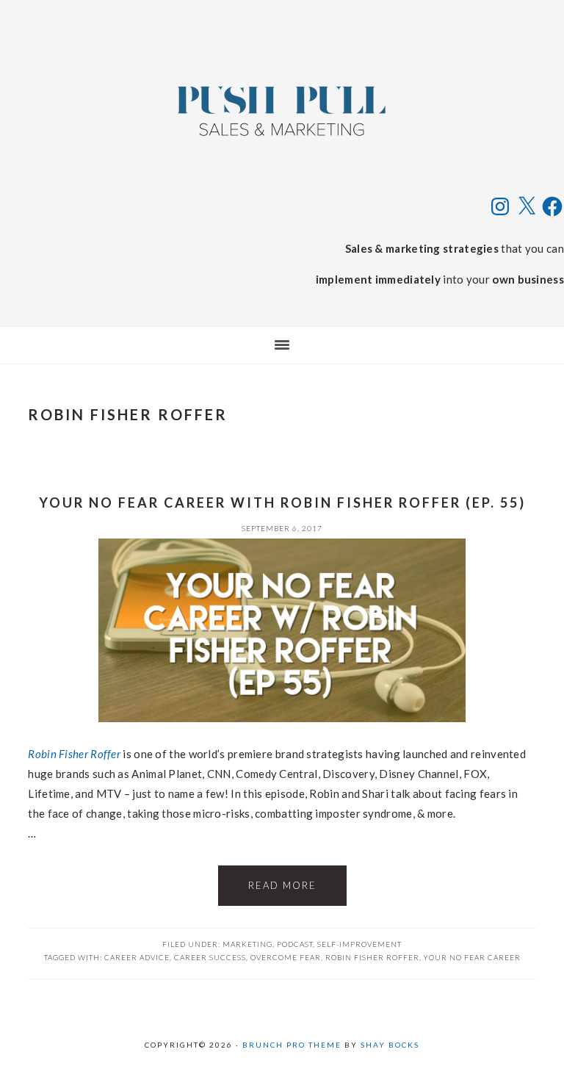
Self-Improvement (359, 944)
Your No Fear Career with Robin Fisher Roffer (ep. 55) (282, 502)
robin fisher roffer (372, 957)
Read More (282, 885)
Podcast (295, 944)
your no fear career (472, 957)
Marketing (247, 944)
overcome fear (285, 957)
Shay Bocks (390, 1044)
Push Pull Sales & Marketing (282, 110)
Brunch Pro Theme (291, 1044)
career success (210, 957)
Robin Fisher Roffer (74, 753)
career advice (137, 957)
